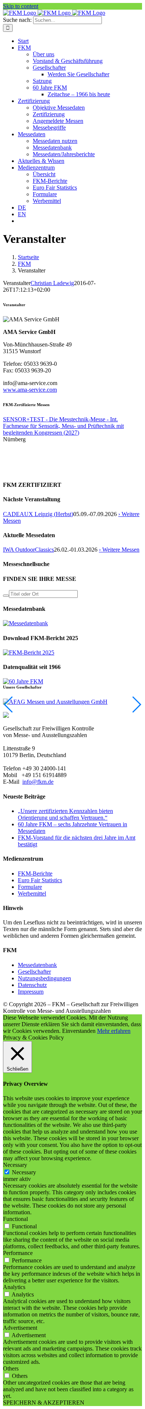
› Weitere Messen (119, 549)
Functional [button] (15, 1219)
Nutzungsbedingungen (44, 978)
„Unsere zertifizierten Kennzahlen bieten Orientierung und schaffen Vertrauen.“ (65, 814)
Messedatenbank (37, 965)
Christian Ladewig (52, 283)
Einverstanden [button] (79, 1031)
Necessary (24, 1172)
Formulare (30, 887)
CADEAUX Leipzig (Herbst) (38, 514)
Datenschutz (32, 985)
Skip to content (20, 6)
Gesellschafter (34, 971)
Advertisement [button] (20, 1328)
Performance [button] (18, 1253)
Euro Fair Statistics (40, 880)
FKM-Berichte (35, 873)
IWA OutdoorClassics (28, 549)
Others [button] (11, 1368)
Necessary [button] (15, 1165)
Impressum (31, 991)
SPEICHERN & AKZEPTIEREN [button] (43, 1402)
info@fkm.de (38, 782)
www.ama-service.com (30, 389)
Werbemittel (32, 893)
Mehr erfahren (113, 1031)
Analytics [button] (14, 1287)
